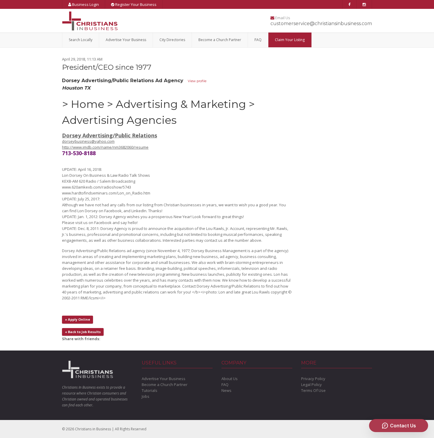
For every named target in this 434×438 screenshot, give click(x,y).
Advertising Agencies (119, 119)
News (226, 390)
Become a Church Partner (219, 39)
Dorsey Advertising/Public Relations (109, 135)
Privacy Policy (313, 378)
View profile (197, 81)
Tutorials (149, 390)
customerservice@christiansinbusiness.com (321, 23)
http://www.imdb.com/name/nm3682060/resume (105, 147)
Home (87, 104)
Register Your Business (135, 4)
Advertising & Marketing (181, 104)
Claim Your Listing (290, 39)
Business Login (85, 4)
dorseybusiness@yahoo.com (88, 141)
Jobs (145, 396)
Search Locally (80, 39)
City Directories (172, 39)
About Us (229, 378)
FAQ (258, 39)
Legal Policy (311, 384)
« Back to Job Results (83, 332)
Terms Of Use (313, 390)
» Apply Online (77, 319)
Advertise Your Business (126, 39)
